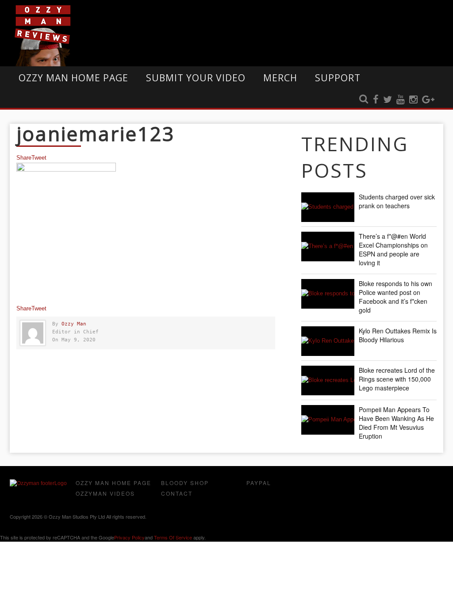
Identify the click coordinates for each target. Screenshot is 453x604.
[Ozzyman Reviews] (38, 483)
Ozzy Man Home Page (73, 78)
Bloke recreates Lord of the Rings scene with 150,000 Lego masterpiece (397, 379)
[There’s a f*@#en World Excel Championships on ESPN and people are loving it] (328, 246)
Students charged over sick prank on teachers (397, 201)
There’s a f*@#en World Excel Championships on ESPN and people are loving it (393, 249)
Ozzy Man (73, 324)
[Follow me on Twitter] (387, 100)
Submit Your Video (196, 78)
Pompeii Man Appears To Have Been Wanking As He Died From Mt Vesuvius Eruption (396, 422)
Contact (176, 493)
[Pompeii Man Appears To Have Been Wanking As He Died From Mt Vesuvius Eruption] (328, 420)
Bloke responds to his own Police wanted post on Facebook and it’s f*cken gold (395, 296)
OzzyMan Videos (105, 493)
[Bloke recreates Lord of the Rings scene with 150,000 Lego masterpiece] (328, 380)
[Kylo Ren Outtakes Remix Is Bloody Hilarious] (328, 341)
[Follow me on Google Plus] (428, 100)
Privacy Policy (129, 537)
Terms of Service (173, 537)
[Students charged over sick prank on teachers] (328, 207)
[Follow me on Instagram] (413, 100)
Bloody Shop (185, 482)
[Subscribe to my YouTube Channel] (400, 100)
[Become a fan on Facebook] (376, 100)
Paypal (258, 482)
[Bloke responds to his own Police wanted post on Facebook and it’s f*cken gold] (328, 294)
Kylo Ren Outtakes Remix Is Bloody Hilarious (398, 335)
